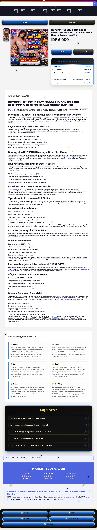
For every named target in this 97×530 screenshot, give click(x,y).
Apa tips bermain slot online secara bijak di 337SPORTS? (32, 445)
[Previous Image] (12, 47)
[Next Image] (46, 47)
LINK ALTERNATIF (73, 518)
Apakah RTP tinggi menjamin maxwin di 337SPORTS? (31, 432)
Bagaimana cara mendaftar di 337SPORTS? (27, 439)
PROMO (26, 512)
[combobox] (46, 4)
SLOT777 (11, 259)
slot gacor (15, 189)
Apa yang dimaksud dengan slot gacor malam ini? (29, 425)
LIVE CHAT (50, 524)
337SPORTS (12, 109)
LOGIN (25, 22)
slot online (67, 158)
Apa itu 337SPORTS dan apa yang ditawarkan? (28, 418)
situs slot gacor (69, 118)
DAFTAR (72, 22)
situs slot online (63, 299)
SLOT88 (55, 318)
